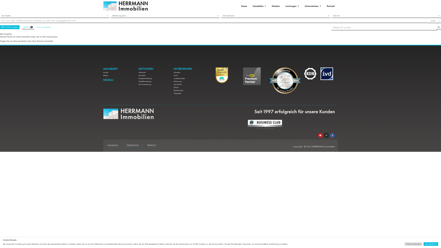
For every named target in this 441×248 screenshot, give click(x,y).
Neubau (276, 6)
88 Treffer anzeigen (10, 27)
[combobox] (54, 16)
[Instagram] (326, 135)
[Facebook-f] (332, 135)
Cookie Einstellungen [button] (413, 244)
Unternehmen (312, 6)
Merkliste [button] (27, 27)
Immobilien (258, 6)
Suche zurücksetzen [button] (43, 27)
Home (244, 6)
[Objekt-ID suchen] (438, 27)
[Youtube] (320, 135)
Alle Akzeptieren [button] (431, 244)
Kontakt (331, 6)
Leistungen (291, 6)
